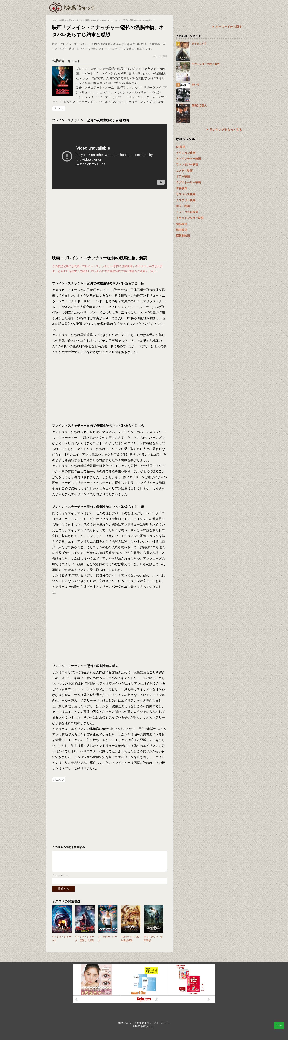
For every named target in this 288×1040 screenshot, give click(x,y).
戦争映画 (181, 229)
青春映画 (181, 188)
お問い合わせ (125, 1023)
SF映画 (180, 146)
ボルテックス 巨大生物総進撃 (130, 938)
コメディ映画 (184, 170)
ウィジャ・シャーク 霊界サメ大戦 (84, 938)
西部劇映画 (183, 235)
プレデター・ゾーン (107, 938)
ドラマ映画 (183, 176)
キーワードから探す (229, 26)
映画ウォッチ (72, 7)
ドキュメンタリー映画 (190, 217)
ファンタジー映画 (187, 164)
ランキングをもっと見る (226, 129)
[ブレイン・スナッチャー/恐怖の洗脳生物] (62, 68)
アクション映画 (185, 152)
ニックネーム (60, 875)
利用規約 (139, 1023)
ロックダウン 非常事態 (153, 938)
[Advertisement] (110, 221)
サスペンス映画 (185, 194)
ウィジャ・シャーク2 (61, 938)
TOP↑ (279, 1025)
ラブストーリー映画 (188, 182)
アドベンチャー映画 (188, 158)
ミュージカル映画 (187, 211)
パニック (58, 108)
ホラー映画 (183, 206)
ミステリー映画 (185, 200)
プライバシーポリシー (158, 1023)
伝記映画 (181, 223)
